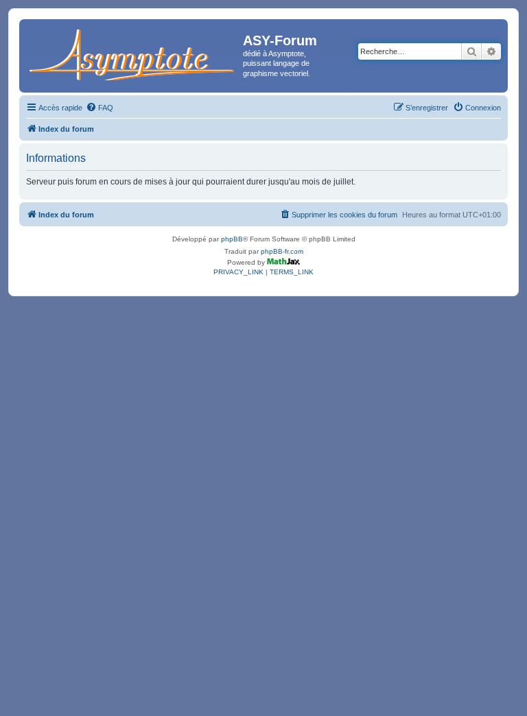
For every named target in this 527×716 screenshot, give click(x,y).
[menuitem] (99, 107)
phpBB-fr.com (282, 251)
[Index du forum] (133, 52)
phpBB (232, 239)
